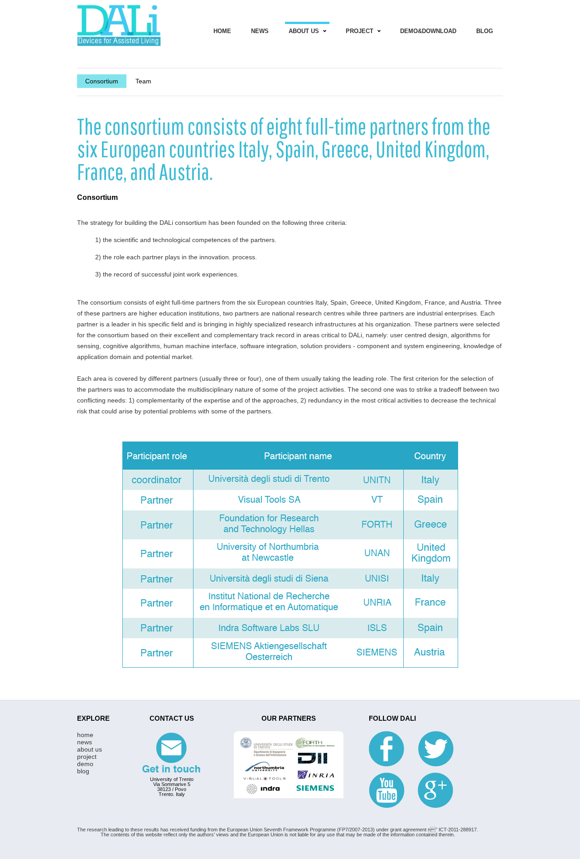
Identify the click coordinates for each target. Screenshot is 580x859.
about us (89, 749)
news (260, 31)
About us (304, 31)
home (222, 31)
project (359, 31)
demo (85, 763)
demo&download (428, 31)
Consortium (101, 81)
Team (143, 81)
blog (484, 31)
